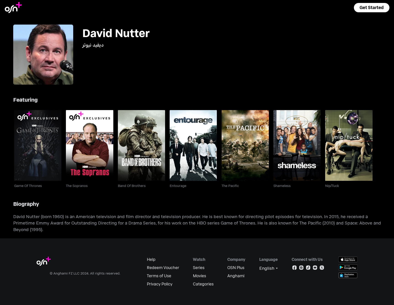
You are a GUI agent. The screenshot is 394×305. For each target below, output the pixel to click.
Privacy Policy (159, 284)
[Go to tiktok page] (308, 268)
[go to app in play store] (348, 267)
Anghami (235, 276)
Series (199, 267)
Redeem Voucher (163, 267)
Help (151, 259)
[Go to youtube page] (315, 268)
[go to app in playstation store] (348, 275)
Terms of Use (159, 276)
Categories (203, 284)
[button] (371, 7)
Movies (199, 276)
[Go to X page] (322, 268)
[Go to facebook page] (294, 268)
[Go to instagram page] (301, 268)
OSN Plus (235, 267)
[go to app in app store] (348, 259)
